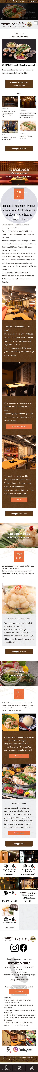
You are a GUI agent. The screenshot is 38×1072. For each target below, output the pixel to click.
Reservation (19, 991)
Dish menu (19, 756)
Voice (19, 500)
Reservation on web (19, 426)
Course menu (19, 833)
